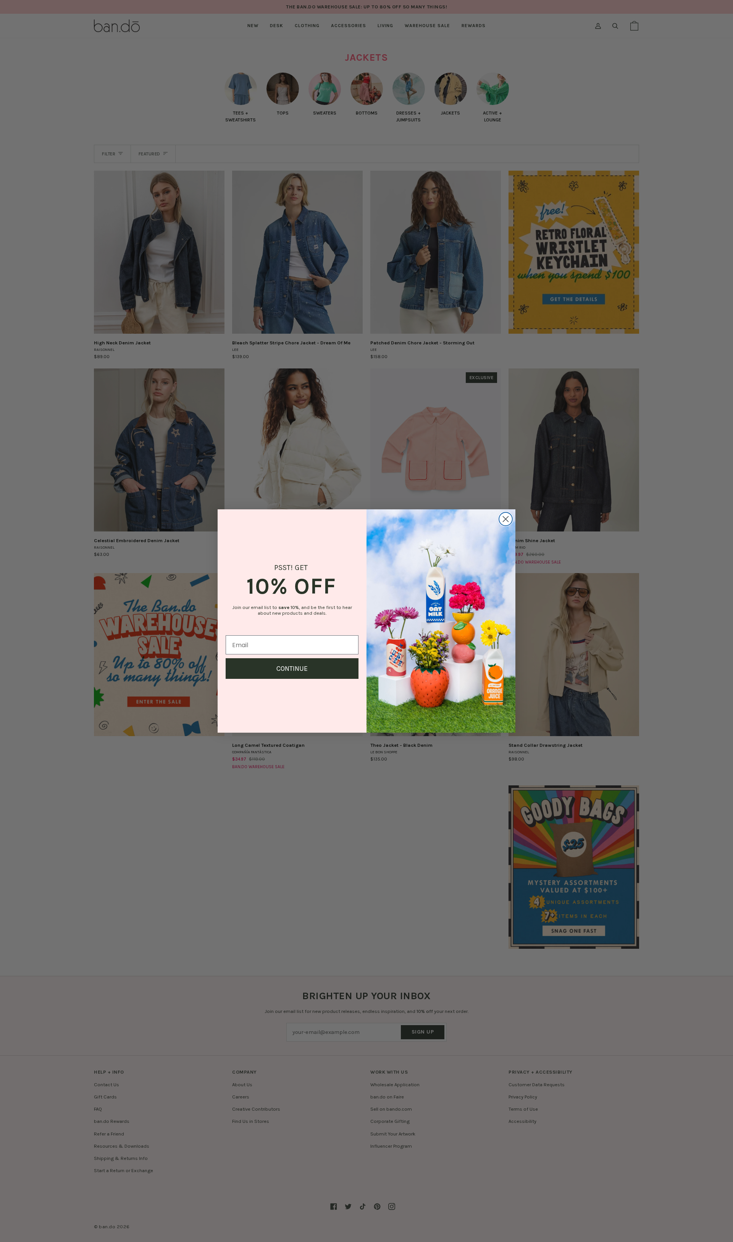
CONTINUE (292, 668)
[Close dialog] (505, 519)
